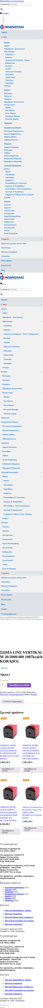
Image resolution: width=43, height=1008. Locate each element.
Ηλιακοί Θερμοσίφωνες (12, 134)
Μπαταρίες (9, 74)
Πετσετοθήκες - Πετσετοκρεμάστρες (18, 189)
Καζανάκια (9, 54)
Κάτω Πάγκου (10, 113)
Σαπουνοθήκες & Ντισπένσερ (16, 183)
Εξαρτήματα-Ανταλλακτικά (14, 102)
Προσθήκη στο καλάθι (19, 685)
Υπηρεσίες (5, 239)
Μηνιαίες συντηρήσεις (9, 252)
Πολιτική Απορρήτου (13, 914)
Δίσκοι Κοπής (9, 219)
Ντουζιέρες (9, 80)
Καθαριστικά (9, 222)
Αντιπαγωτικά (9, 211)
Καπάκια (8, 66)
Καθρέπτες (9, 180)
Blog (3, 270)
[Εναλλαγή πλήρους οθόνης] (3, 1005)
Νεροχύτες (8, 99)
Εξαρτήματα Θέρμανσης (13, 161)
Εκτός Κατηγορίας (11, 233)
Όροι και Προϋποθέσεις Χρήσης (18, 910)
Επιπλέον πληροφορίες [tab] (12, 701)
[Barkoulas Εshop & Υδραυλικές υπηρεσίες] (12, 29)
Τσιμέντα (7, 208)
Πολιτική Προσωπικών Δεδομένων (19, 917)
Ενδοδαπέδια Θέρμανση (12, 158)
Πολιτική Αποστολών (13, 924)
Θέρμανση (8, 144)
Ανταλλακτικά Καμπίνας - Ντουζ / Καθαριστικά (17, 61)
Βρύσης (8, 108)
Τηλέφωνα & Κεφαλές (13, 72)
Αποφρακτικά (9, 213)
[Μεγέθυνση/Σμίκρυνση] (1, 1005)
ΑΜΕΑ (6, 46)
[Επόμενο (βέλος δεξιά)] (3, 1007)
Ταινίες (6, 230)
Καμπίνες (8, 57)
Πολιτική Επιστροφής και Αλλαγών (19, 921)
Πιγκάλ (8, 172)
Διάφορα (7, 201)
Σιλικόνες (7, 205)
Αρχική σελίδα (5, 617)
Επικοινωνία (6, 265)
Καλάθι (4, 609)
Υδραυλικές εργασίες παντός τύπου (13, 243)
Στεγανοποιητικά (10, 225)
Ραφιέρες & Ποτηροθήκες (14, 186)
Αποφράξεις (5, 256)
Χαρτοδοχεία (10, 175)
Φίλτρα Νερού (9, 105)
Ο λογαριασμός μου (8, 614)
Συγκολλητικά (9, 228)
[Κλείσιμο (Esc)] (8, 1005)
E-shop (4, 37)
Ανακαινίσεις (5, 248)
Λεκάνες (8, 69)
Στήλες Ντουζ (10, 77)
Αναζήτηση (4, 4)
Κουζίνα (7, 90)
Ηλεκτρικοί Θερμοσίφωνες (14, 131)
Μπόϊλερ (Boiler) (10, 137)
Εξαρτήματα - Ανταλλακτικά (14, 49)
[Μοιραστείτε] (6, 1005)
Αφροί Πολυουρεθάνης (12, 216)
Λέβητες (7, 153)
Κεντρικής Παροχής (12, 116)
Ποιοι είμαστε (6, 261)
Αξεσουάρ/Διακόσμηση (12, 165)
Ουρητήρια (9, 83)
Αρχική (4, 32)
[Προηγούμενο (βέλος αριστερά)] (1, 1007)
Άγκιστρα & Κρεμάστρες (14, 192)
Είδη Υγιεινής (9, 52)
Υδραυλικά (8, 123)
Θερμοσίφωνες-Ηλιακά (12, 128)
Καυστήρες (8, 150)
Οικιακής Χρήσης (11, 119)
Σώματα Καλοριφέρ (11, 147)
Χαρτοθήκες (9, 177)
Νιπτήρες (7, 86)
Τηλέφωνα (8, 96)
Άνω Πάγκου (10, 110)
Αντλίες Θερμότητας (11, 156)
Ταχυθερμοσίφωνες (11, 140)
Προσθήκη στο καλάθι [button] (8, 770)
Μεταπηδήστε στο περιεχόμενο (12, 1)
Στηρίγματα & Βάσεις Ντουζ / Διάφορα (19, 194)
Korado (34, 694)
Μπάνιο (7, 42)
